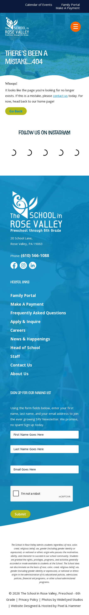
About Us (19, 373)
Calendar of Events (38, 4)
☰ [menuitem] (75, 26)
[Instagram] (23, 266)
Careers (17, 330)
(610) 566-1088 (35, 255)
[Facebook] (14, 266)
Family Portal (70, 4)
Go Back (16, 111)
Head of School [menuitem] (25, 347)
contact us (60, 96)
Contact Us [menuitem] (21, 365)
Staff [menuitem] (15, 356)
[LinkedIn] (32, 266)
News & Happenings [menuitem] (30, 339)
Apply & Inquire (25, 321)
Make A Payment (68, 8)
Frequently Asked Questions (38, 313)
